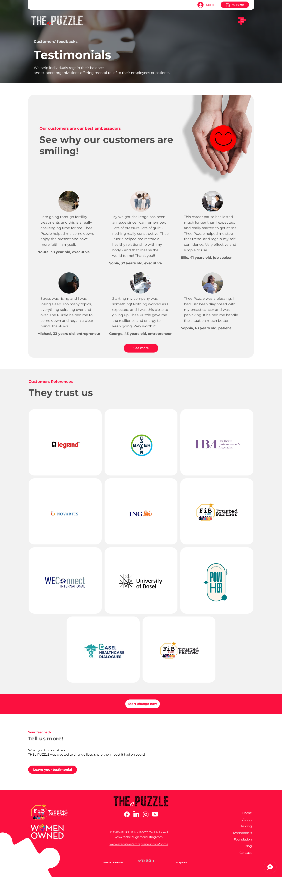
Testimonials (242, 833)
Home (247, 813)
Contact (245, 853)
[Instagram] (145, 814)
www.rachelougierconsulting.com (139, 837)
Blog (248, 846)
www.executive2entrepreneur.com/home (139, 844)
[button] (242, 20)
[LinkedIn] (136, 814)
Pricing (246, 826)
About (247, 819)
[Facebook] (127, 814)
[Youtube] (155, 814)
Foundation (243, 839)
